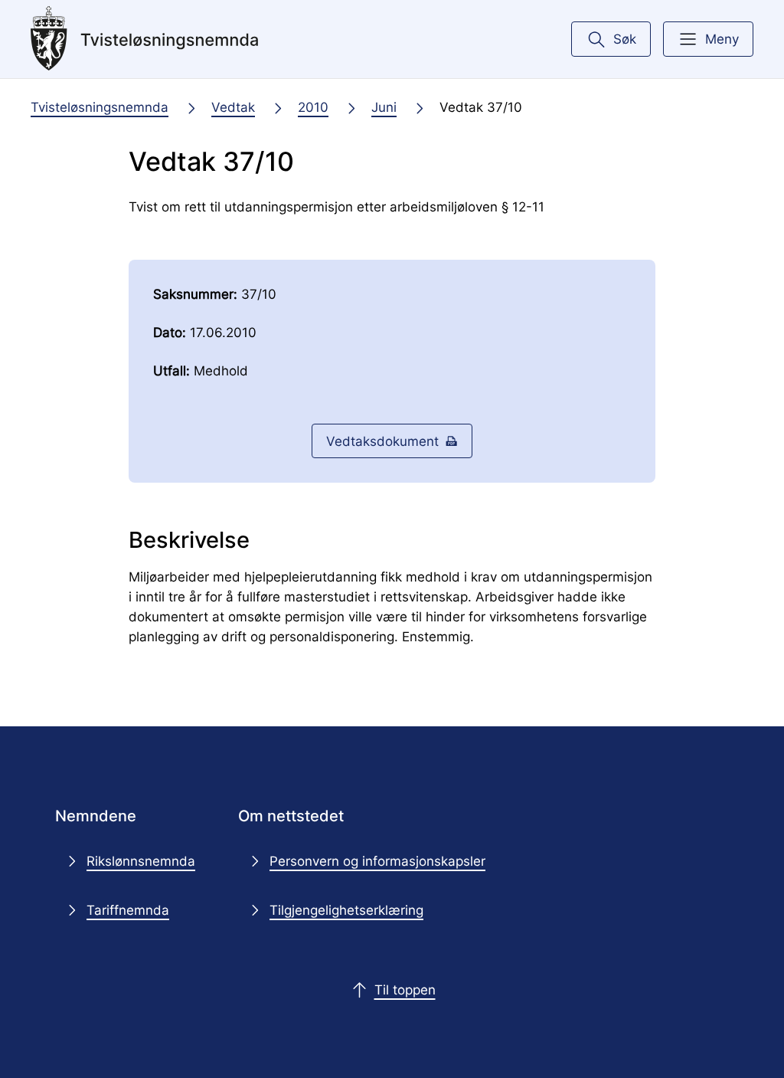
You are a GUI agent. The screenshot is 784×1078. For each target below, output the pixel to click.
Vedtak (233, 107)
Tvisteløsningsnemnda (99, 107)
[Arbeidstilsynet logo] (145, 39)
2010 (313, 107)
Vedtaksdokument (382, 441)
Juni (384, 107)
